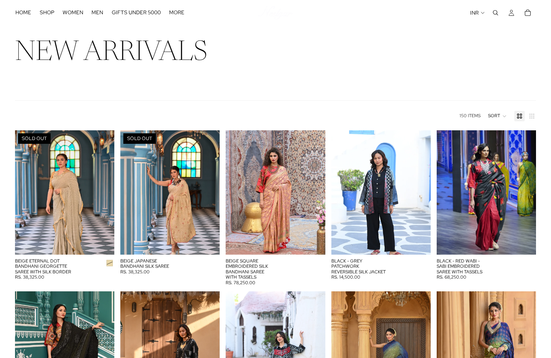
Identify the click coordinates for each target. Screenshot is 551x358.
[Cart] (528, 12)
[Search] (495, 12)
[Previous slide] (26, 192)
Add (425, 243)
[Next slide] (103, 192)
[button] (497, 116)
